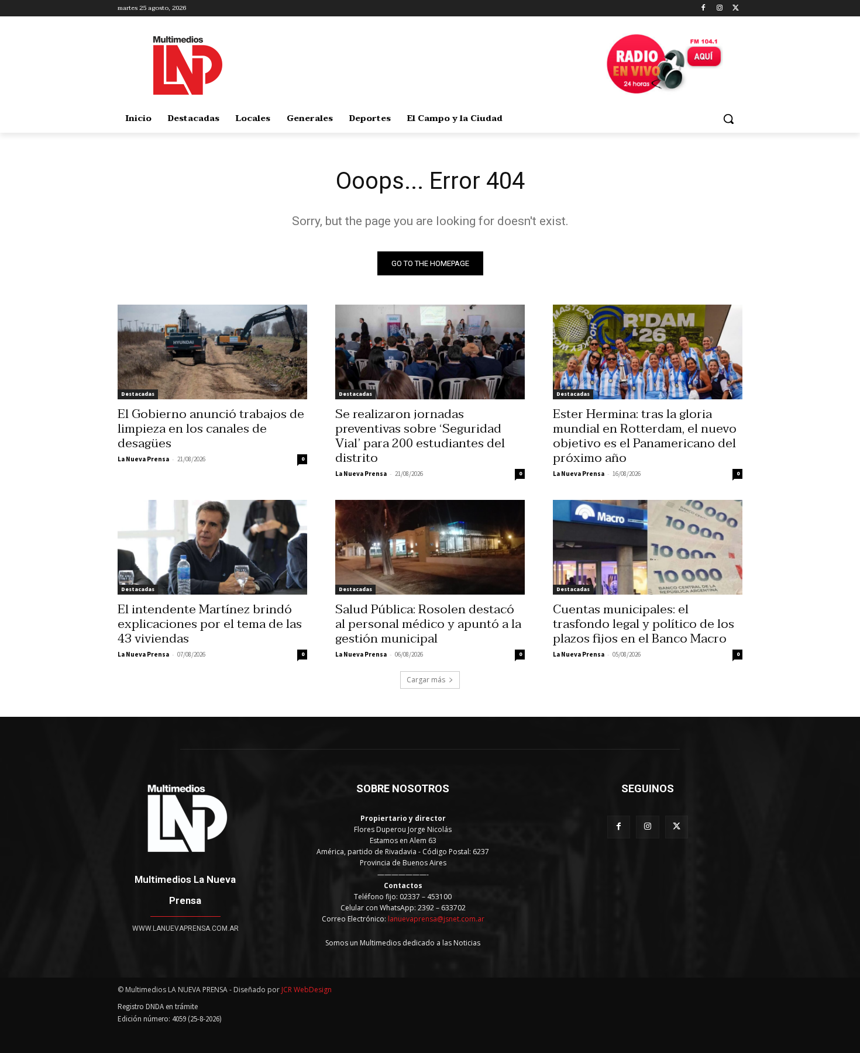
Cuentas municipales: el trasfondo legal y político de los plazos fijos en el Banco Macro (643, 624)
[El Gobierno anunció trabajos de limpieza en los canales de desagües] (212, 352)
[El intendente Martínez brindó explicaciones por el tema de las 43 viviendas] (212, 547)
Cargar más (426, 680)
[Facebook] (703, 8)
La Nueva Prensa (143, 459)
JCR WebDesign (306, 990)
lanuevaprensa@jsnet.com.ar (436, 919)
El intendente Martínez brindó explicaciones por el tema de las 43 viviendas (210, 624)
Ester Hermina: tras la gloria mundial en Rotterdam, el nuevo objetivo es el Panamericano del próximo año (645, 435)
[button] (728, 119)
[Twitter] (735, 8)
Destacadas (137, 394)
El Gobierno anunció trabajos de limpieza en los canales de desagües (211, 428)
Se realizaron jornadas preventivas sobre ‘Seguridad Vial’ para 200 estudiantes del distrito (420, 435)
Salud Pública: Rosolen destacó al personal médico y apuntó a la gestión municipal (428, 624)
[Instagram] (719, 8)
